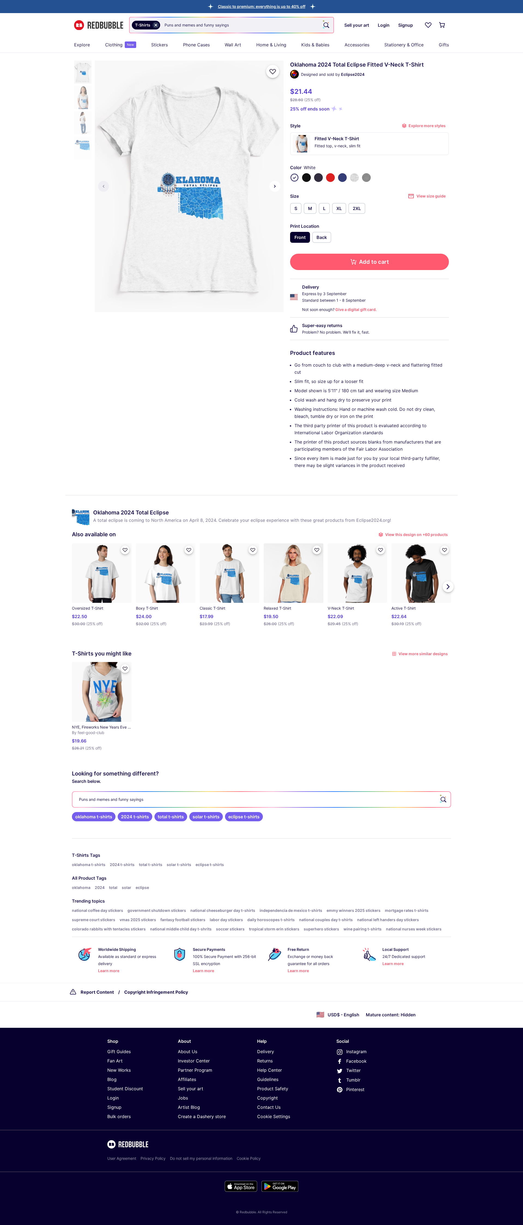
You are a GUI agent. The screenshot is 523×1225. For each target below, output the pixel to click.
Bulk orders (119, 1116)
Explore (82, 44)
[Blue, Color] (342, 177)
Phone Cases (196, 44)
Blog (112, 1079)
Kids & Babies (315, 44)
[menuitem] (82, 44)
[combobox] (231, 25)
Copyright (267, 1098)
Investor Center (194, 1061)
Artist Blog (189, 1107)
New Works (119, 1070)
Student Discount (125, 1088)
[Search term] (325, 25)
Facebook (356, 1061)
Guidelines (267, 1079)
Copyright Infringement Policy (156, 992)
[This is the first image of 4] (103, 186)
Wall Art (233, 44)
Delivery (265, 1051)
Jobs (183, 1098)
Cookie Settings (273, 1116)
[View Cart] (442, 25)
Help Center (269, 1070)
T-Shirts (80, 855)
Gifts (444, 44)
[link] (93, 816)
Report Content (97, 992)
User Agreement (121, 1158)
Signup (114, 1107)
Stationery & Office (404, 44)
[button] (261, 6)
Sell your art (190, 1088)
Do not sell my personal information (201, 1158)
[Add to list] (272, 71)
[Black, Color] (306, 177)
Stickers (159, 44)
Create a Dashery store (202, 1116)
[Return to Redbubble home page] (98, 25)
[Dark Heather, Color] (366, 177)
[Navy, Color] (318, 177)
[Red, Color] (330, 177)
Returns (265, 1061)
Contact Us (269, 1107)
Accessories (357, 44)
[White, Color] (294, 177)
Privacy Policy (153, 1158)
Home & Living (271, 44)
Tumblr (353, 1080)
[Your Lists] (428, 25)
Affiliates (187, 1079)
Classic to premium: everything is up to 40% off (261, 6)
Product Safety (272, 1088)
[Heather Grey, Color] (354, 177)
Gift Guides (119, 1051)
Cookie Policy (249, 1158)
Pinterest (355, 1089)
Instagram (356, 1051)
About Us (187, 1051)
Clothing (119, 44)
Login (113, 1098)
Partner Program (195, 1070)
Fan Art (115, 1061)
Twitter (353, 1070)
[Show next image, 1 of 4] (274, 186)
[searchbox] (261, 799)
